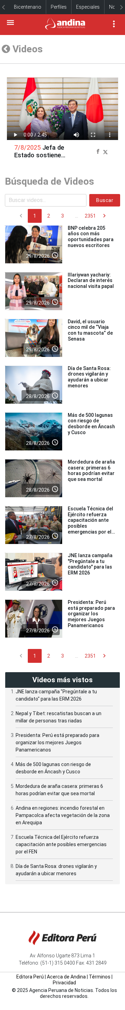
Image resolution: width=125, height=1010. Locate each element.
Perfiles (59, 7)
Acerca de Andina (66, 977)
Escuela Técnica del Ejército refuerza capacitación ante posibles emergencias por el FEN (61, 844)
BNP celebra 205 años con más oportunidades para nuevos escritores (91, 236)
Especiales (88, 7)
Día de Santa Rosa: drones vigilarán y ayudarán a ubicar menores (89, 377)
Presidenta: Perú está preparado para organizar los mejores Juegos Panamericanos (91, 613)
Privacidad (64, 982)
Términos (99, 977)
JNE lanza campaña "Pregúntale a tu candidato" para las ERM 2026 (90, 564)
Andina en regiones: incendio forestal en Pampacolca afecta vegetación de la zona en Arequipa (63, 815)
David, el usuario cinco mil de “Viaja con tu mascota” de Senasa (90, 330)
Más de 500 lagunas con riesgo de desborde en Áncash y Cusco (91, 423)
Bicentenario (27, 7)
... (76, 216)
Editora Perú (30, 977)
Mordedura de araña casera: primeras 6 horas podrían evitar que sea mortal (91, 470)
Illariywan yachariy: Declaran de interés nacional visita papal (91, 280)
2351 (90, 216)
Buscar (104, 200)
